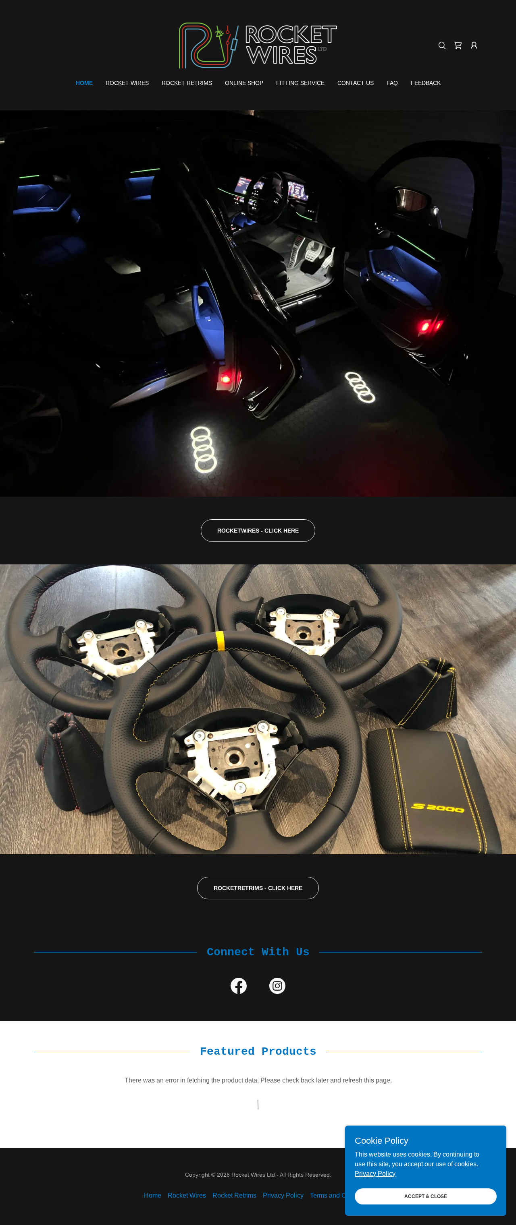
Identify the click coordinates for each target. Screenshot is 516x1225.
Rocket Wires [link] (127, 83)
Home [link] (84, 83)
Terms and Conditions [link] (341, 1195)
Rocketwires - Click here (258, 530)
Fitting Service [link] (300, 83)
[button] (474, 45)
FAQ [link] (392, 83)
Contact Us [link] (355, 83)
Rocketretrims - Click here (258, 888)
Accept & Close (425, 1196)
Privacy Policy (375, 1173)
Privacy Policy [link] (283, 1195)
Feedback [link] (426, 83)
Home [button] (152, 1195)
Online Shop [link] (244, 83)
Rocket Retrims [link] (187, 83)
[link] (258, 44)
